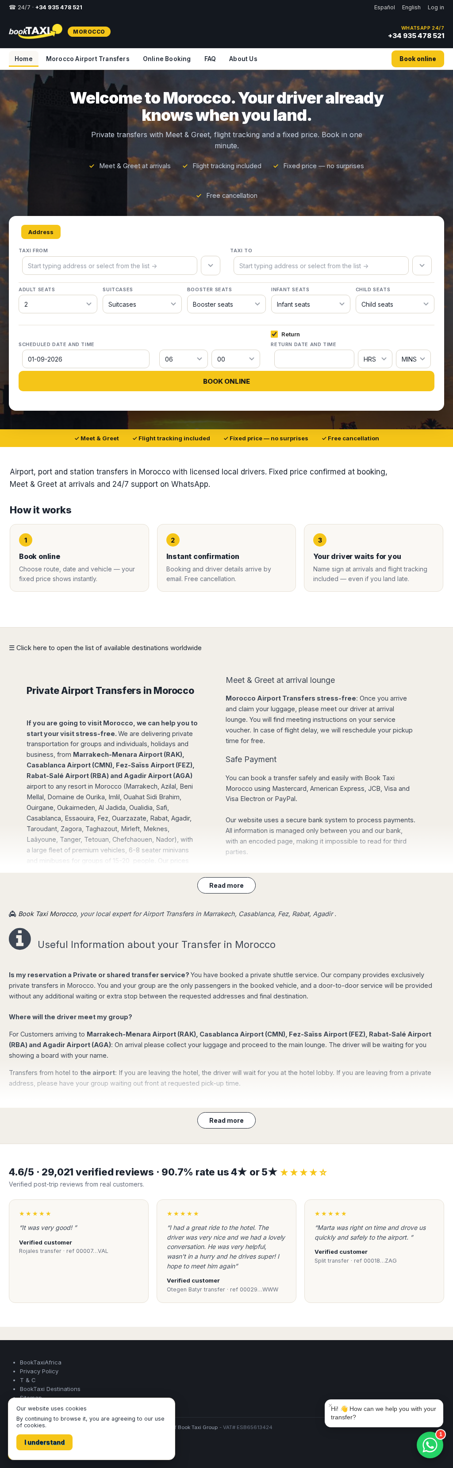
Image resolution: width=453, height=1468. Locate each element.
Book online (417, 58)
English (411, 7)
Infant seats (290, 289)
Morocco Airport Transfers (88, 58)
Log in (436, 7)
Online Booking (167, 58)
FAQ (210, 58)
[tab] (41, 232)
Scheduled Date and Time (57, 344)
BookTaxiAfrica (40, 1362)
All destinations (36, 1451)
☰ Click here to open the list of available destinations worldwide (105, 647)
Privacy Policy (39, 1371)
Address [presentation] (41, 231)
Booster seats (209, 289)
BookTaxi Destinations (50, 1388)
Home (24, 58)
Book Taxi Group (198, 1427)
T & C (28, 1379)
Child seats (373, 289)
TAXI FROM (33, 250)
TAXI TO (241, 250)
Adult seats (37, 289)
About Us (243, 58)
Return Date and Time (303, 344)
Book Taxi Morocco (47, 913)
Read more (226, 885)
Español (384, 7)
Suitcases (118, 289)
